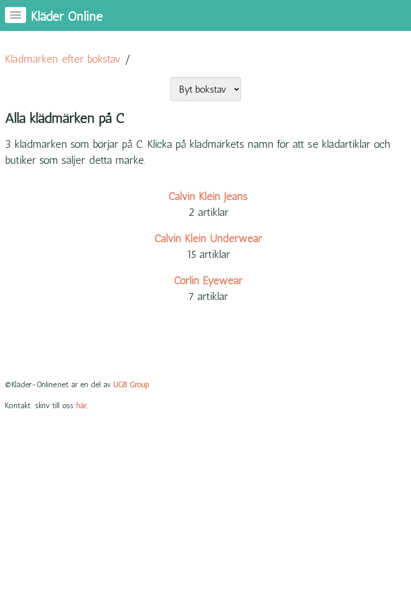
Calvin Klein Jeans (208, 196)
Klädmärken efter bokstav (63, 59)
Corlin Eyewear (208, 280)
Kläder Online (67, 16)
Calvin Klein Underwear (208, 238)
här (81, 405)
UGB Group (131, 384)
